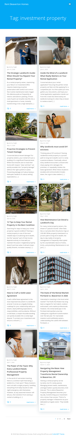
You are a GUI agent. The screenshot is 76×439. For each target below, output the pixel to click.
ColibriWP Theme (58, 434)
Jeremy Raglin (13, 67)
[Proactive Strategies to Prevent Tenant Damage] (21, 126)
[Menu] (69, 4)
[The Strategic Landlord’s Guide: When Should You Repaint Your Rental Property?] (21, 50)
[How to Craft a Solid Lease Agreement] (21, 270)
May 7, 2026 (44, 216)
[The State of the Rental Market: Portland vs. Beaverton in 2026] (54, 270)
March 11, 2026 (45, 365)
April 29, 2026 (11, 218)
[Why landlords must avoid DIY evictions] (54, 124)
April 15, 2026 (11, 289)
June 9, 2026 (44, 69)
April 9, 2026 (44, 289)
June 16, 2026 (11, 69)
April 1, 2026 (10, 362)
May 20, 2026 (44, 143)
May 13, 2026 (11, 145)
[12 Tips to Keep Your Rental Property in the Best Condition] (21, 200)
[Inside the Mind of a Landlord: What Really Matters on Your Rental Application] (54, 50)
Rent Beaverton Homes (16, 4)
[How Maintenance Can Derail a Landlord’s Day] (54, 197)
